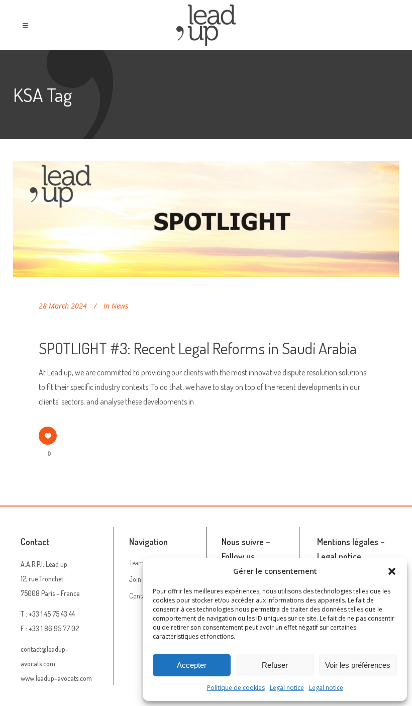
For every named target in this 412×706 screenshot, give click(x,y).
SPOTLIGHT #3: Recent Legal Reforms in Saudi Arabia (198, 348)
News (120, 306)
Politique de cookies (236, 687)
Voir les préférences (357, 665)
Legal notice (287, 687)
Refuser (275, 665)
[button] (392, 571)
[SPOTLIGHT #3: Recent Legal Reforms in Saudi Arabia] (206, 219)
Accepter (192, 665)
